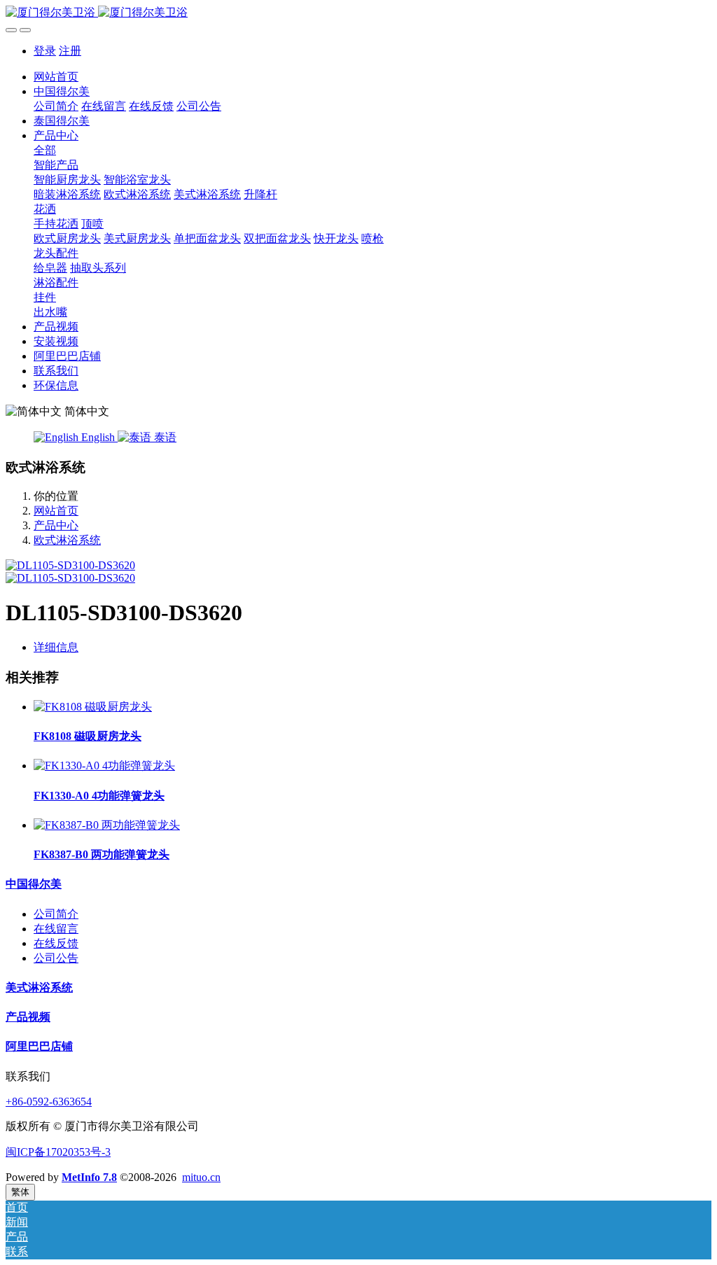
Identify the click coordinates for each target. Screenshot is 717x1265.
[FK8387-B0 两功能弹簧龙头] (107, 825)
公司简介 (56, 914)
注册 (70, 51)
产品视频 (28, 1017)
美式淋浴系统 (39, 987)
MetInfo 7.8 (89, 1177)
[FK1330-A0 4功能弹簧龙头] (104, 765)
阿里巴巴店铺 (39, 1046)
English (98, 437)
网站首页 (56, 77)
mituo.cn (201, 1177)
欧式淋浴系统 (67, 540)
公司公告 (56, 958)
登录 (45, 51)
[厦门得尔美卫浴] (358, 13)
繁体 (20, 1192)
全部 (45, 150)
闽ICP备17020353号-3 (58, 1152)
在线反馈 (56, 943)
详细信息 (56, 647)
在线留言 (56, 929)
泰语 (163, 437)
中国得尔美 (34, 884)
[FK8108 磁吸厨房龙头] (93, 707)
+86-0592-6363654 (49, 1101)
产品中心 (56, 525)
